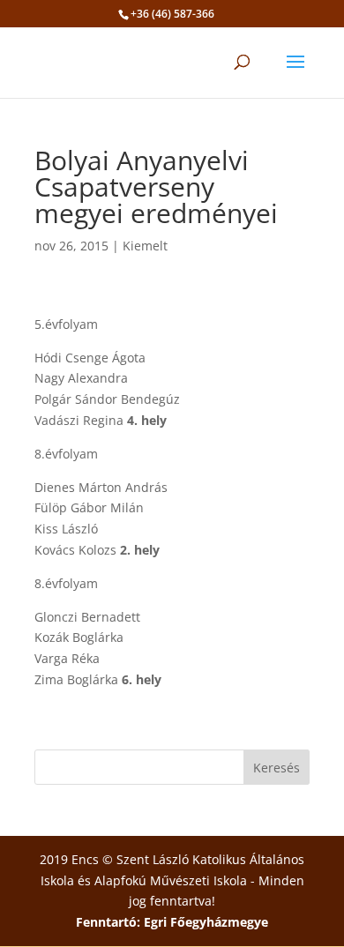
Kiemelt (145, 245)
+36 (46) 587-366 (172, 13)
